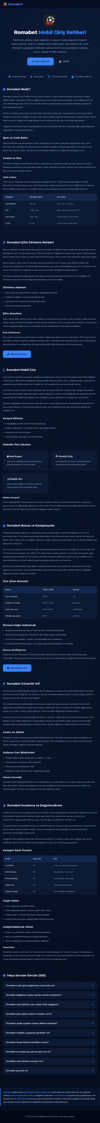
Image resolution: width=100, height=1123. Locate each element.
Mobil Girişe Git (42, 61)
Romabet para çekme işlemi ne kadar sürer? (29, 1014)
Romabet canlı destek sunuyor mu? (24, 1061)
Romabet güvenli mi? (17, 1070)
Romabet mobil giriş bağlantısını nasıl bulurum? (30, 985)
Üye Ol (66, 61)
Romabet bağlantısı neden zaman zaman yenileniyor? (34, 995)
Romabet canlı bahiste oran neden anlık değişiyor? (32, 1004)
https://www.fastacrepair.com (37, 1092)
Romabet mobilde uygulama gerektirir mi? (28, 1033)
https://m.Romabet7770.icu (22, 1095)
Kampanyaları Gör (19, 668)
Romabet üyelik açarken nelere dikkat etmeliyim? (31, 1023)
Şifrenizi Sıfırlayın (19, 354)
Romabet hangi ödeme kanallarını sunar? (27, 1042)
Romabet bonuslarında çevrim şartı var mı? (28, 1051)
